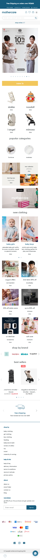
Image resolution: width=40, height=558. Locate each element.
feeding (6, 440)
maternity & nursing (10, 454)
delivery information (10, 466)
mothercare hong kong (17, 551)
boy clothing (8, 437)
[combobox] (20, 18)
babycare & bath (9, 443)
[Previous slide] (3, 410)
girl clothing (7, 434)
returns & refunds (9, 472)
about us (6, 484)
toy (5, 448)
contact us (7, 490)
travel (5, 451)
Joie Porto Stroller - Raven (11, 391)
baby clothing (8, 431)
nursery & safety (9, 446)
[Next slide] (36, 410)
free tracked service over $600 (20, 415)
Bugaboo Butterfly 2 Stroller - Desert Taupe (29, 391)
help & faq (7, 463)
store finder (7, 487)
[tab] (13, 76)
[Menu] (36, 12)
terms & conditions (10, 469)
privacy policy (8, 475)
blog (5, 493)
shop (11, 109)
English (35, 7)
